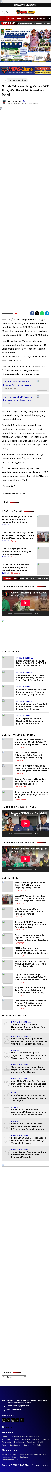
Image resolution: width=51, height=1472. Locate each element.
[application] (25, 603)
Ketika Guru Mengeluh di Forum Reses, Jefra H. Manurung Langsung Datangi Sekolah (17, 519)
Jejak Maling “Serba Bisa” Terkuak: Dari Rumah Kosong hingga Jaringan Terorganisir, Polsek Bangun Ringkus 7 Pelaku (29, 1084)
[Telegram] (47, 313)
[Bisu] (41, 613)
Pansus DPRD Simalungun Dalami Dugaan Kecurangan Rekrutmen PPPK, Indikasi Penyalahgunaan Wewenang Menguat (27, 1126)
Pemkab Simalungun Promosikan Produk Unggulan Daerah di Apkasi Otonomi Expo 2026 (31, 963)
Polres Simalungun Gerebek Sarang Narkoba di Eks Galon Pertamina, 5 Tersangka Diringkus (28, 1140)
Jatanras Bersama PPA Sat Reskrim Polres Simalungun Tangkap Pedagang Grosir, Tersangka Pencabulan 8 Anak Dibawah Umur (18, 383)
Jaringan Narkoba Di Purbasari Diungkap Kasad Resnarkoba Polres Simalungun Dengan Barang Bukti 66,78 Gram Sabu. (18, 399)
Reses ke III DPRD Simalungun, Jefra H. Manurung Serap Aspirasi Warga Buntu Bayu (16, 567)
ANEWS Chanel (14, 101)
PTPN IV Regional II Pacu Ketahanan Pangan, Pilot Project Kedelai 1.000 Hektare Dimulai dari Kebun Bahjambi (31, 952)
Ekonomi (21, 18)
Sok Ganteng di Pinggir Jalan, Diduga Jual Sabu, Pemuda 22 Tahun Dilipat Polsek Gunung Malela (30, 678)
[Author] (4, 102)
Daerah (10, 18)
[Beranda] (3, 18)
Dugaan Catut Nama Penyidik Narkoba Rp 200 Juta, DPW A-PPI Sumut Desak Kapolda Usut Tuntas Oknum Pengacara (32, 663)
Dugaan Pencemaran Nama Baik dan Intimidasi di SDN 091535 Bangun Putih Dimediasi (31, 706)
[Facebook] (32, 313)
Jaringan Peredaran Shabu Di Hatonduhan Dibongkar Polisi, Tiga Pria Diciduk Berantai (28, 1027)
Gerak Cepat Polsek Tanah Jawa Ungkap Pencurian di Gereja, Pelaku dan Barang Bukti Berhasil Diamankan (28, 1070)
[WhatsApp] (42, 313)
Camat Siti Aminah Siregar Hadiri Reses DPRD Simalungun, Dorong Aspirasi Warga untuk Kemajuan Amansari (18, 535)
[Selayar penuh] (45, 613)
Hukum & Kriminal (37, 18)
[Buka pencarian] (3, 12)
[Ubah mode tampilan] (7, 12)
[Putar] (5, 613)
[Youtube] (17, 1420)
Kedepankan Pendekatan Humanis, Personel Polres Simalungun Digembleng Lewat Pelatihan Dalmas (31, 1004)
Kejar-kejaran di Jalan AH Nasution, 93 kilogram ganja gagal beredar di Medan (29, 721)
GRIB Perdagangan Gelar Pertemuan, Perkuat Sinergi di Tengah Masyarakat (16, 551)
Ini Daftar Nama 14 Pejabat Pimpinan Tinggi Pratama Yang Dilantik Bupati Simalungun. (28, 1098)
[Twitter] (37, 313)
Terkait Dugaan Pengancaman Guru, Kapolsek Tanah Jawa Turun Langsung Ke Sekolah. (28, 1154)
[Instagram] (13, 1420)
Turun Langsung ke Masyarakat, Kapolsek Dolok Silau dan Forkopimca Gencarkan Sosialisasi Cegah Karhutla (31, 939)
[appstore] (7, 1427)
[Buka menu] (46, 13)
